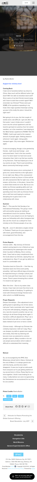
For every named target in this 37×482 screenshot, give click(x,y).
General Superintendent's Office (18, 446)
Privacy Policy (20, 468)
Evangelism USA (18, 438)
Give (26, 3)
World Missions (18, 442)
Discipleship (18, 435)
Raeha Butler (7, 399)
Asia (15, 396)
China (20, 396)
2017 (9, 396)
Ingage (33, 468)
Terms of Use (11, 468)
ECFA (12, 466)
